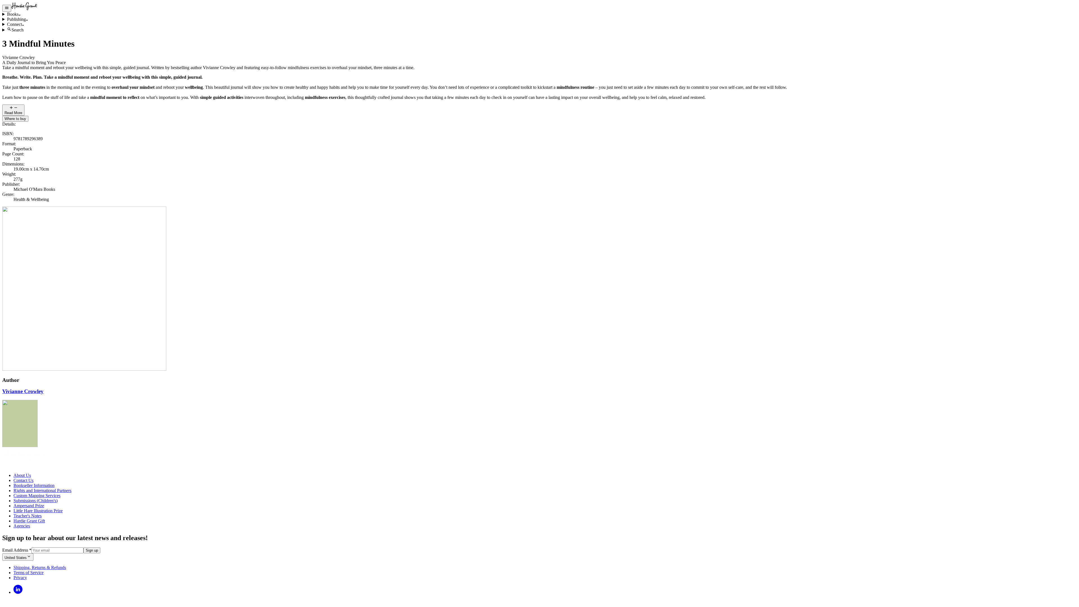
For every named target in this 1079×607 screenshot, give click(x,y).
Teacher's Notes (27, 515)
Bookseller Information (34, 485)
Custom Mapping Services (36, 495)
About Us (22, 475)
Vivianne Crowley (23, 391)
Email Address (16, 550)
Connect (14, 24)
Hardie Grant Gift (29, 520)
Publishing (16, 19)
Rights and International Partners (42, 490)
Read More (13, 113)
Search (18, 30)
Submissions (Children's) (35, 500)
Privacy (20, 577)
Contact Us (23, 480)
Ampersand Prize (28, 505)
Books (13, 14)
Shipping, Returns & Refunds (39, 567)
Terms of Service (28, 572)
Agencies (21, 526)
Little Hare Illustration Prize (38, 510)
